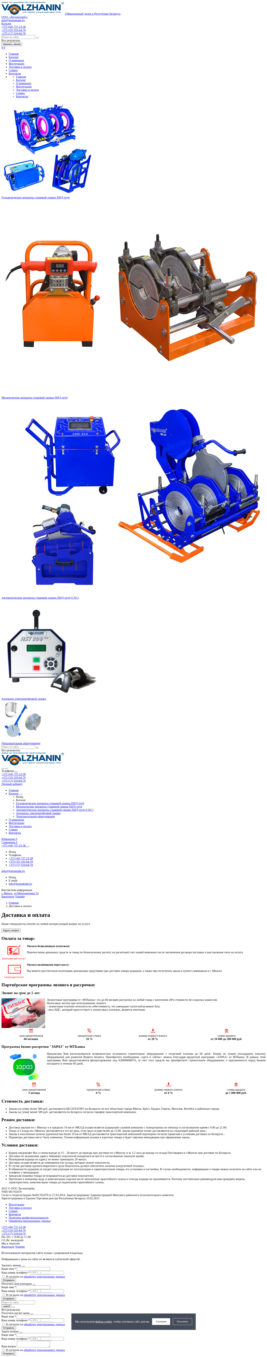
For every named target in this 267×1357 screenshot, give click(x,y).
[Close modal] (23, 1266)
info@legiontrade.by (13, 20)
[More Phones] (27, 846)
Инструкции (16, 63)
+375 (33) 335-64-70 (13, 777)
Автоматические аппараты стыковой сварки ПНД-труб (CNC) (40, 597)
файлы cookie (103, 1321)
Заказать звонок (12, 44)
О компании (16, 60)
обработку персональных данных (44, 1276)
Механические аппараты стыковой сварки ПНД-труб (34, 397)
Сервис (13, 70)
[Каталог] (20, 794)
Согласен (161, 1321)
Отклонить (182, 1321)
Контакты (15, 73)
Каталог (14, 57)
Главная (14, 53)
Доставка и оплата (20, 66)
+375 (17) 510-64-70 (13, 780)
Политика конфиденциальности (28, 1217)
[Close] (16, 771)
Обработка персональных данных (30, 1220)
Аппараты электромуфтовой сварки (23, 698)
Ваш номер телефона (15, 1272)
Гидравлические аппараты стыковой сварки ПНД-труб (35, 197)
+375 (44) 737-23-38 (13, 774)
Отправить (9, 1280)
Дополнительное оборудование (20, 743)
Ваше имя (8, 1268)
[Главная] (32, 764)
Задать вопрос (11, 930)
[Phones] (2, 768)
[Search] (6, 768)
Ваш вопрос (9, 1346)
